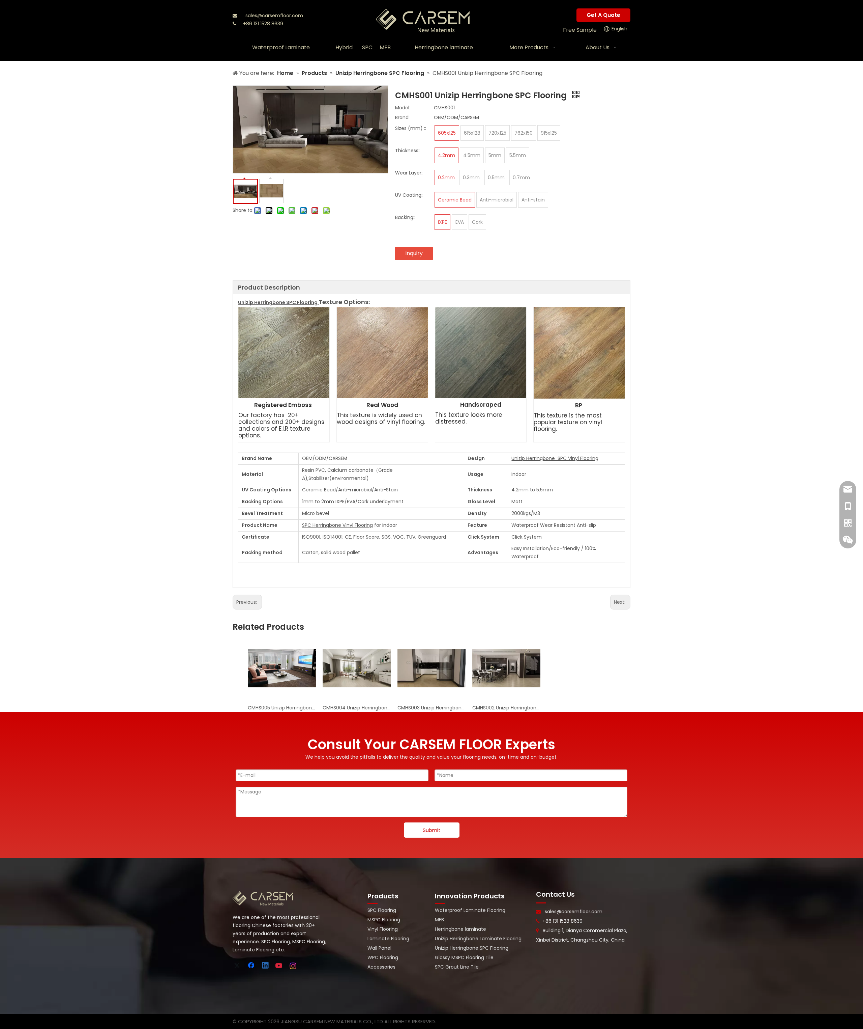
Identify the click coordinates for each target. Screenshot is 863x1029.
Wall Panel (379, 948)
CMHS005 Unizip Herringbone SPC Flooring (282, 707)
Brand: (402, 117)
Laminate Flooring (388, 938)
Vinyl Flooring (382, 929)
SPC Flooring (381, 910)
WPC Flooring (382, 957)
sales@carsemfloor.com (274, 15)
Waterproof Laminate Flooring (470, 910)
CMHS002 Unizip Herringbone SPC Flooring (506, 707)
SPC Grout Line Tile (457, 967)
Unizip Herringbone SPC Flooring (471, 948)
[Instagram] (293, 965)
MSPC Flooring (383, 919)
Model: (402, 107)
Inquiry (414, 253)
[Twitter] (238, 965)
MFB (439, 919)
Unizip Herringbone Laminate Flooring (478, 938)
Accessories (381, 967)
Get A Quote (603, 15)
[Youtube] (279, 965)
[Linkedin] (265, 965)
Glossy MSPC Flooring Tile (464, 957)
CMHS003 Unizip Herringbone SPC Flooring (431, 707)
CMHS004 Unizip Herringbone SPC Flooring (357, 707)
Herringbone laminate (460, 929)
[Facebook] (251, 965)
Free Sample (580, 30)
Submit (432, 830)
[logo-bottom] (263, 898)
